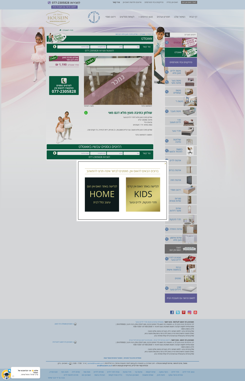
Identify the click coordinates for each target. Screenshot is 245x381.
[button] (6, 375)
